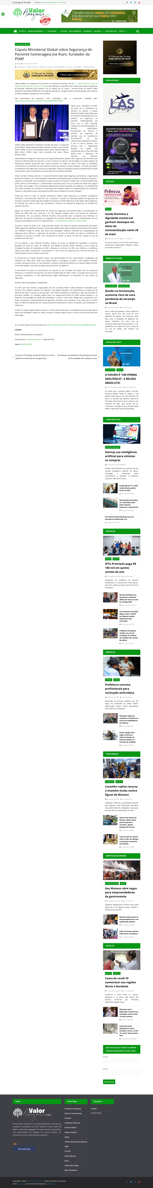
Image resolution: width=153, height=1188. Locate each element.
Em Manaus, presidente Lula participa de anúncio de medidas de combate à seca (77, 357)
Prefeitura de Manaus (73, 1109)
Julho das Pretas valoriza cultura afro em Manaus (128, 932)
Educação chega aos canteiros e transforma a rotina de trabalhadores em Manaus (128, 719)
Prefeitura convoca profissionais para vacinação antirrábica (119, 688)
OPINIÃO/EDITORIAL (89, 67)
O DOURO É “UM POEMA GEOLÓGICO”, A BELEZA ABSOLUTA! (121, 379)
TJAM (66, 1146)
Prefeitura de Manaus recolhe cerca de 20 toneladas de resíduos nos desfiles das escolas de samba (128, 635)
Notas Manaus (70, 1156)
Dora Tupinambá (128, 991)
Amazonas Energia (72, 1165)
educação (50, 67)
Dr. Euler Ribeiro (111, 286)
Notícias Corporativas (22, 44)
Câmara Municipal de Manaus (76, 1142)
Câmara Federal (70, 1132)
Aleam (67, 1137)
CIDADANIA (87, 31)
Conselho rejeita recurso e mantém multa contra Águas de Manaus (121, 790)
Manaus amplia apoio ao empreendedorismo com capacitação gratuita (129, 919)
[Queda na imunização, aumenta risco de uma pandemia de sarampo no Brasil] (121, 273)
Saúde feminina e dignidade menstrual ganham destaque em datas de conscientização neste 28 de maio (121, 224)
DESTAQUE (119, 781)
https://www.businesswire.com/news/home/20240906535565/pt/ (39, 101)
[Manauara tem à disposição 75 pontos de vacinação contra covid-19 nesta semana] (110, 1014)
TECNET (94, 1109)
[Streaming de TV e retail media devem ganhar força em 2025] (110, 489)
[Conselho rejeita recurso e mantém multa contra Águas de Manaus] (121, 768)
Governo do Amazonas (73, 1113)
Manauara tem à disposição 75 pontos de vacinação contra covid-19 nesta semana (128, 1012)
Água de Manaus (71, 1170)
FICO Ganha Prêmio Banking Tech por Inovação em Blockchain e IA (119, 518)
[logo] (32, 1108)
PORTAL (122, 31)
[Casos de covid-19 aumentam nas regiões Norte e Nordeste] (121, 960)
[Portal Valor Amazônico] (15, 31)
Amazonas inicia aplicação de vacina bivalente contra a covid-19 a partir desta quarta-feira (129, 1031)
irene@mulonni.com (34, 339)
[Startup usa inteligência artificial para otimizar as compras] (121, 434)
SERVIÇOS (116, 559)
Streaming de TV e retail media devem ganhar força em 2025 (128, 488)
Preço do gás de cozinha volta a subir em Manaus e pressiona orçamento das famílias (128, 840)
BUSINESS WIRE (26, 344)
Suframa (68, 1118)
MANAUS (108, 559)
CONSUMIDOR (109, 781)
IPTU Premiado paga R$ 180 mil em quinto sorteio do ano (120, 568)
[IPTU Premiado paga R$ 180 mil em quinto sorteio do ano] (121, 545)
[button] (3, 14)
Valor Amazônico (127, 239)
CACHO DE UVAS (110, 370)
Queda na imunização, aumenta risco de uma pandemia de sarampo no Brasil (120, 297)
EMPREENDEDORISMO (112, 883)
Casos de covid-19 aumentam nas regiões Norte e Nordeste (120, 982)
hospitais (70, 67)
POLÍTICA (63, 31)
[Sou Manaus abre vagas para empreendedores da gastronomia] (121, 870)
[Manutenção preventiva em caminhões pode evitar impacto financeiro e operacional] (110, 505)
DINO (18, 64)
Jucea (67, 1161)
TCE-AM (67, 1151)
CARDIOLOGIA (21, 67)
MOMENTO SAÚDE (124, 286)
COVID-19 (22, 31)
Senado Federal (70, 1127)
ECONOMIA (52, 31)
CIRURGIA (42, 67)
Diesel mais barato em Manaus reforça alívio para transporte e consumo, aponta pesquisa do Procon (128, 822)
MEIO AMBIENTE (75, 31)
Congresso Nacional (72, 1123)
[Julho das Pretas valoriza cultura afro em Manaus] (110, 934)
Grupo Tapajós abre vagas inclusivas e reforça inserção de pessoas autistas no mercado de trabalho (127, 737)
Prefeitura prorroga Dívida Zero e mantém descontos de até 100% (54, 3)
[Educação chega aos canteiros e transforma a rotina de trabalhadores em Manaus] (110, 721)
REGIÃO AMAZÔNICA (35, 31)
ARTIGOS (108, 209)
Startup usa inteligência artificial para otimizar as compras (121, 456)
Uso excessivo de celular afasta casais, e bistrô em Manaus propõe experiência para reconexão (128, 616)
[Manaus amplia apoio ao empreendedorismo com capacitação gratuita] (110, 921)
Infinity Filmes (96, 1113)
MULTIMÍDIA (78, 67)
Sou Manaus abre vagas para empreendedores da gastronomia (121, 892)
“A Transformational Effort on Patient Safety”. (70, 221)
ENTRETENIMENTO (60, 67)
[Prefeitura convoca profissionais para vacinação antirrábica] (121, 666)
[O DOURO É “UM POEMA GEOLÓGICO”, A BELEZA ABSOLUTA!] (121, 356)
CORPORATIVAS (111, 31)
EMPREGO (108, 680)
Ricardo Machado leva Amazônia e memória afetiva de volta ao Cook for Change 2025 (128, 598)
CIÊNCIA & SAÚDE (32, 67)
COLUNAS (97, 31)
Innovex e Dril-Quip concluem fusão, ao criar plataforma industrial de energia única (35, 357)
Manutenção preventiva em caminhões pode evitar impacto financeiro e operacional (128, 503)
